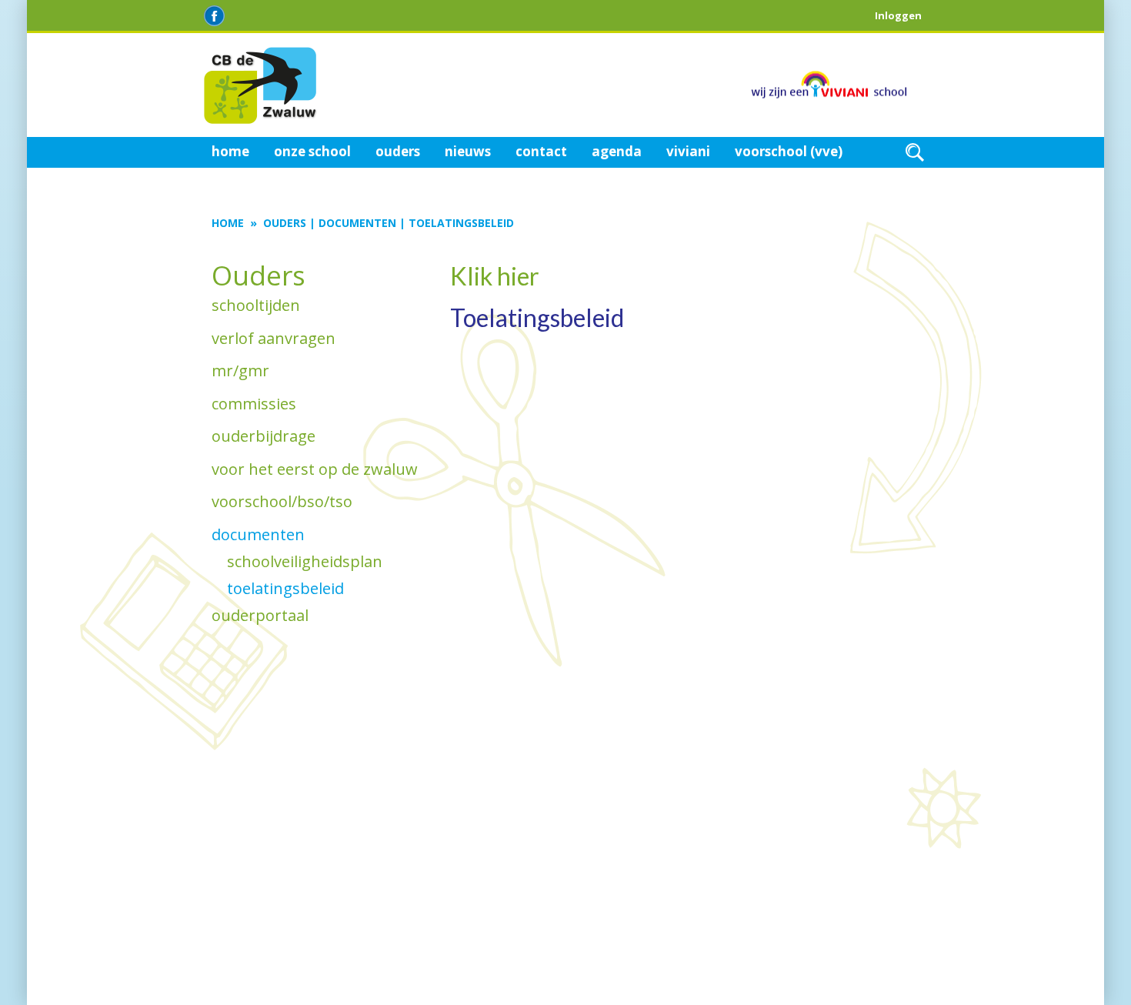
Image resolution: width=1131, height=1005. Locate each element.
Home (228, 223)
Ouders (284, 223)
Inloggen (898, 15)
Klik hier (494, 276)
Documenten (357, 223)
